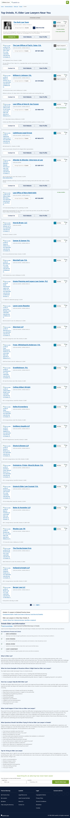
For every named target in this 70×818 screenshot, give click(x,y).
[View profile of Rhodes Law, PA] (7, 533)
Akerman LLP (18, 327)
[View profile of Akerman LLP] (7, 331)
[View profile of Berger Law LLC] (7, 592)
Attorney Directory (9, 6)
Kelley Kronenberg (20, 407)
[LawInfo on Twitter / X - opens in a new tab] (59, 793)
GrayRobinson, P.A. (20, 367)
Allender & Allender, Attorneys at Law (28, 160)
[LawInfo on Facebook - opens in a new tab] (55, 793)
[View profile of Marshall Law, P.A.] (7, 266)
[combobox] (13, 782)
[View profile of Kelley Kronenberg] (7, 411)
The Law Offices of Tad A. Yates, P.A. (27, 45)
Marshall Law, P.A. (20, 260)
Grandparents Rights (8, 614)
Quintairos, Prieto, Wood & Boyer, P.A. (28, 465)
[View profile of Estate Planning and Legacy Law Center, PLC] (7, 288)
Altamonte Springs (19, 620)
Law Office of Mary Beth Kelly (24, 193)
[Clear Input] (24, 782)
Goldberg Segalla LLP (21, 426)
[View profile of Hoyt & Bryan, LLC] (7, 227)
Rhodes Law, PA (19, 529)
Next (37, 605)
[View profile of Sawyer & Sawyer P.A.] (7, 245)
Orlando (5, 620)
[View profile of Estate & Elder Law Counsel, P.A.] (7, 492)
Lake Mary (27, 620)
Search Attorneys (60, 782)
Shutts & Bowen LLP (21, 446)
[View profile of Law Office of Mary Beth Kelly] (7, 198)
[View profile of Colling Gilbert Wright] (7, 392)
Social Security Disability (36, 614)
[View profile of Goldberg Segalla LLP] (7, 431)
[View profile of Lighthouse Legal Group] (7, 138)
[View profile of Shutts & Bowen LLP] (7, 450)
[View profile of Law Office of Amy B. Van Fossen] (7, 110)
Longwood (33, 620)
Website (27, 37)
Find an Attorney (5, 790)
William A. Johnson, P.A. (22, 75)
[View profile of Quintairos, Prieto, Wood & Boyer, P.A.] (7, 471)
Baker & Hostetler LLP (22, 507)
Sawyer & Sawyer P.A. (21, 240)
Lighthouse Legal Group (22, 133)
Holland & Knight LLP (21, 568)
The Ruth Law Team (21, 22)
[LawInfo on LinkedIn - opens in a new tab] (67, 793)
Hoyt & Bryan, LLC (20, 223)
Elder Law (16, 6)
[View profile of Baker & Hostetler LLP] (7, 513)
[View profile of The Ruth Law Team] (7, 25)
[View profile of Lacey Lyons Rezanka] (7, 311)
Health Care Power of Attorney (22, 614)
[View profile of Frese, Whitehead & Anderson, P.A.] (7, 351)
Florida (20, 6)
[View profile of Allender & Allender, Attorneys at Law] (7, 166)
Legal (37, 790)
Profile (43, 37)
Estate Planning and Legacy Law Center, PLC (30, 281)
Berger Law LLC (19, 587)
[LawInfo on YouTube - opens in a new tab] (63, 793)
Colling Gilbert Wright (21, 387)
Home (2, 6)
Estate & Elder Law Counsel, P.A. (25, 486)
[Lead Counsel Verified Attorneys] (7, 626)
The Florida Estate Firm (22, 548)
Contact (11, 37)
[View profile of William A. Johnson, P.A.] (7, 81)
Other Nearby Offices (7, 177)
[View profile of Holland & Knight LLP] (7, 572)
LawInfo (21, 790)
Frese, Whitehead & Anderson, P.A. (26, 345)
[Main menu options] (5, 2)
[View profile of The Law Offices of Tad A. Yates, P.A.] (7, 51)
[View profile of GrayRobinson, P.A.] (7, 372)
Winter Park (11, 620)
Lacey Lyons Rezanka (21, 306)
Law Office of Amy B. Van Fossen (26, 104)
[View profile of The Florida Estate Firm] (7, 553)
